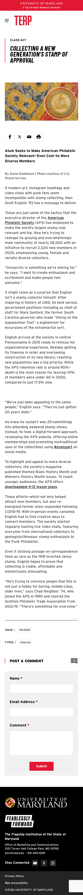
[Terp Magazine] (23, 20)
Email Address (22, 702)
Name (15, 678)
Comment (18, 725)
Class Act (25, 642)
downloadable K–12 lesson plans (31, 487)
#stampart (63, 447)
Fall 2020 (24, 629)
